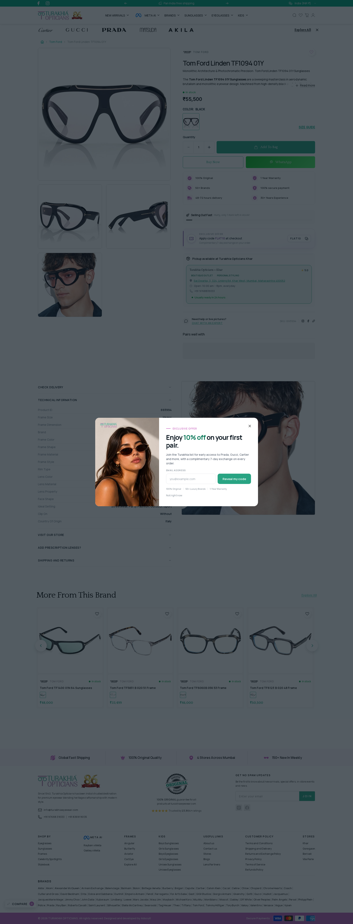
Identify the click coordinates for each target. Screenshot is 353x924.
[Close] (250, 426)
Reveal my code (234, 479)
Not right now (174, 495)
